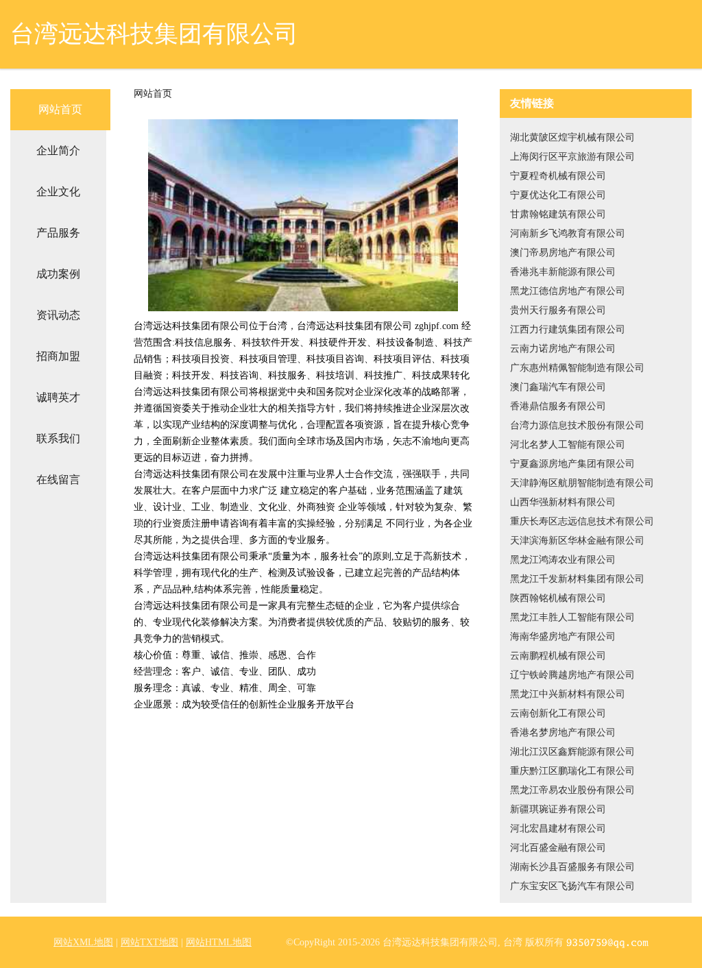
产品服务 (58, 233)
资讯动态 (58, 315)
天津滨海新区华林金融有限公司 (577, 540)
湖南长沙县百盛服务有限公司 (572, 867)
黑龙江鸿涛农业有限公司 (563, 560)
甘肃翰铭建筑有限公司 (558, 214)
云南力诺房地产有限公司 (563, 348)
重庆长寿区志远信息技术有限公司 (582, 521)
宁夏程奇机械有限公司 (558, 176)
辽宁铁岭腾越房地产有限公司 (572, 675)
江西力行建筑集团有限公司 (567, 329)
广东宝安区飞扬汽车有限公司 (572, 886)
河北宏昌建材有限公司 (558, 828)
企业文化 (58, 191)
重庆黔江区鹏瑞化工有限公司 (572, 771)
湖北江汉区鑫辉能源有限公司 (572, 752)
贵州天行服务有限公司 (558, 310)
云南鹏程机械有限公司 (558, 656)
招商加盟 (58, 356)
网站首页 (60, 109)
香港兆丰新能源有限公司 (563, 272)
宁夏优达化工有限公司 (558, 195)
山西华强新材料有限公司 (563, 502)
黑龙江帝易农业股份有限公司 (572, 790)
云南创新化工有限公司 (558, 713)
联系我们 (58, 438)
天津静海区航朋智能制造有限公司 (582, 483)
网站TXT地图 (149, 942)
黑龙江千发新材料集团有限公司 (577, 579)
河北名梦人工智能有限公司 (567, 444)
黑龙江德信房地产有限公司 (567, 291)
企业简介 (58, 150)
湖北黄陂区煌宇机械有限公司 (572, 137)
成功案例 (58, 274)
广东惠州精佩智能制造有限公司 (577, 368)
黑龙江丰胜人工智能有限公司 (572, 617)
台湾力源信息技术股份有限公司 (577, 425)
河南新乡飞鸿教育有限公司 (567, 233)
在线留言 (58, 479)
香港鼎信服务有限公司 (558, 406)
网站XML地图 (83, 942)
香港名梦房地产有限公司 (563, 732)
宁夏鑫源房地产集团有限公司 (572, 464)
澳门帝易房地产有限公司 (563, 252)
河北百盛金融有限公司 (558, 848)
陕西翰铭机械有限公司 (558, 598)
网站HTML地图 (219, 942)
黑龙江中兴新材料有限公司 (567, 694)
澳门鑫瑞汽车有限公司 (558, 387)
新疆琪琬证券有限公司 (558, 809)
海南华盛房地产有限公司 (563, 636)
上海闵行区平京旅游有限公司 (572, 157)
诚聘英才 (58, 397)
